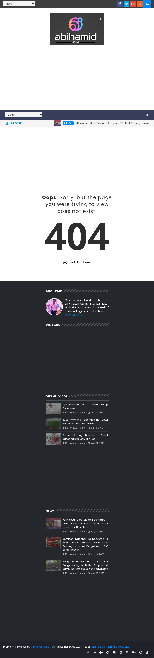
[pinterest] (108, 652)
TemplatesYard (40, 646)
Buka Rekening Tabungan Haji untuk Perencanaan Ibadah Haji (86, 421)
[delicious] (147, 652)
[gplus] (133, 4)
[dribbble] (121, 652)
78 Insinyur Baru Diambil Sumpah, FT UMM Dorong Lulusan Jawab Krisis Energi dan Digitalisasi (86, 523)
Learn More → (73, 314)
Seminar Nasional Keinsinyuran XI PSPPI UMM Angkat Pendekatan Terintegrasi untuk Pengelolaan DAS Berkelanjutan (86, 544)
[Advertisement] (77, 78)
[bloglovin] (114, 652)
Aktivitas (62, 123)
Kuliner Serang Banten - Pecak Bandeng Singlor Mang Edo (86, 437)
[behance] (134, 652)
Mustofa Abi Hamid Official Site (110, 646)
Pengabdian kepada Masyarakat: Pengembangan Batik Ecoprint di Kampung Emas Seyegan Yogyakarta (86, 565)
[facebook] (120, 4)
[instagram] (140, 652)
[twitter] (126, 4)
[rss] (140, 4)
